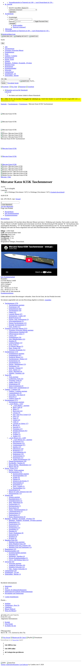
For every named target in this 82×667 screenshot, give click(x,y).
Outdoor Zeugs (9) (15, 398)
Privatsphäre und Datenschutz (14, 593)
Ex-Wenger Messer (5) (16, 346)
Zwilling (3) (16, 434)
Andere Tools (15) (14, 382)
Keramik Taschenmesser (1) (17, 325)
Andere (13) (16, 436)
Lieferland (12, 10)
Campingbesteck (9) (15, 393)
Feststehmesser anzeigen (16, 353)
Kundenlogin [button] (9, 14)
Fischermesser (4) (14, 361)
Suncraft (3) (16, 427)
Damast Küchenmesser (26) (17, 461)
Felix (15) (16, 416)
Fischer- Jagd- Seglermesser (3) (19, 319)
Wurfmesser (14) (14, 366)
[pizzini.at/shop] (8, 34)
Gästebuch (8, 607)
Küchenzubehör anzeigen (21, 474)
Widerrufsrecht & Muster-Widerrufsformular (19, 591)
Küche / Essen (9, 59)
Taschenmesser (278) (11, 303)
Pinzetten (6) (13, 531)
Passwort (11, 21)
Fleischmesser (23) (19, 443)
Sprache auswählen (15, 8)
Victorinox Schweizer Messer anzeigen (21, 330)
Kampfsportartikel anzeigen (17, 553)
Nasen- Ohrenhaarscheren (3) (18, 509)
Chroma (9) (16, 413)
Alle (6, 47)
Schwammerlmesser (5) (16, 321)
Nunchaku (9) (13, 554)
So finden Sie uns (10, 626)
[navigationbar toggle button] (7, 36)
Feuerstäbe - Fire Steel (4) (17, 395)
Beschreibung (9, 212)
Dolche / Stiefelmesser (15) (17, 364)
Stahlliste (7, 603)
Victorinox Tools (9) (15, 380)
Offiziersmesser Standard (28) (18, 332)
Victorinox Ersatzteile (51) (17, 350)
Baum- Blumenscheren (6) (17, 517)
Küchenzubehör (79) (15, 472)
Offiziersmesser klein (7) (16, 334)
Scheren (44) (9, 495)
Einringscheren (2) (14, 513)
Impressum (8, 586)
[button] (8, 4)
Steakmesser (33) (18, 454)
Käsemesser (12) (18, 457)
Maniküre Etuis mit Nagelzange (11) (20, 547)
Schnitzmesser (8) (14, 384)
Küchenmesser (9, 57)
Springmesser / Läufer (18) (17, 316)
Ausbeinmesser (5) (19, 456)
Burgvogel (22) (17, 411)
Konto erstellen (17, 25)
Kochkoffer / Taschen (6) (17, 463)
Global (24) (16, 420)
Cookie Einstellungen (11, 597)
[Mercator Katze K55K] (9, 148)
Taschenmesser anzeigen (16, 305)
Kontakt (7, 622)
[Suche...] (25, 81)
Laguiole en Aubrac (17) (20, 423)
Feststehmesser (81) (15, 355)
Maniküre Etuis (9, 65)
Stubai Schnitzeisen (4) (16, 386)
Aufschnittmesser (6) (19, 452)
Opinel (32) (12, 312)
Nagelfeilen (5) (13, 529)
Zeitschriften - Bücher (12, 75)
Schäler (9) (16, 477)
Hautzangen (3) (14, 526)
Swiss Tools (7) (14, 344)
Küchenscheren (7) (15, 506)
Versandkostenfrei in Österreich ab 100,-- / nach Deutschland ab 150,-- (31, 2)
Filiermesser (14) (18, 448)
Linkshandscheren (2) (15, 511)
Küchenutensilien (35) (20, 475)
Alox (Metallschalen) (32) (17, 339)
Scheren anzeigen (14, 497)
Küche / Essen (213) (11, 468)
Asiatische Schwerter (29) (17, 565)
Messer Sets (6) (13, 466)
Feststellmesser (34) (15, 337)
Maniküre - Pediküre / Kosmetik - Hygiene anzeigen (25, 520)
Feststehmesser (9, 52)
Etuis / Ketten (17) (14, 326)
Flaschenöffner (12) (19, 488)
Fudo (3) (15, 418)
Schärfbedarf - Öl (10, 74)
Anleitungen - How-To (12, 605)
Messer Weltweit (10, 609)
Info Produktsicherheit (12, 213)
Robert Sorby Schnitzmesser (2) (19, 387)
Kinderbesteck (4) (14, 490)
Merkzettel (8, 29)
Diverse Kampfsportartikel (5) (18, 558)
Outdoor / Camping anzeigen (18, 391)
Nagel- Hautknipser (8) (16, 533)
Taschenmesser (9, 48)
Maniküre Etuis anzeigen (16, 542)
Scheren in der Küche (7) (21, 481)
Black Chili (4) (17, 407)
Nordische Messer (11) (16, 357)
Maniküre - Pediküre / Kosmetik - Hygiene (18, 63)
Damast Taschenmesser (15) (17, 323)
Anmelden (48, 300)
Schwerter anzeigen (15, 563)
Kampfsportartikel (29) (12, 551)
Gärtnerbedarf (9, 72)
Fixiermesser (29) (14, 307)
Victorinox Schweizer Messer (14, 50)
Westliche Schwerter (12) (17, 567)
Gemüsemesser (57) (19, 445)
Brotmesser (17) (18, 450)
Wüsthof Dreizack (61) (20, 431)
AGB (6, 588)
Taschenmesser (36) (15, 310)
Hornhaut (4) (13, 536)
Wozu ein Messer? (10, 611)
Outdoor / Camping (11, 56)
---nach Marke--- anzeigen (21, 405)
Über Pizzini (9, 624)
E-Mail (11, 19)
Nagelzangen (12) (14, 527)
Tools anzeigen (13, 377)
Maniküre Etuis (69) (11, 540)
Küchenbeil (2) (17, 484)
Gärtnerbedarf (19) (11, 571)
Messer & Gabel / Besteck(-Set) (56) (20, 492)
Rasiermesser (9, 66)
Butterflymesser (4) (15, 317)
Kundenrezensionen (11, 215)
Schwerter (8, 70)
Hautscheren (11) (14, 522)
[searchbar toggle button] (33, 36)
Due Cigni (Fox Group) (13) (22, 414)
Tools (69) (8, 375)
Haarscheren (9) (14, 508)
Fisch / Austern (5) (18, 486)
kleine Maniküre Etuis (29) (17, 544)
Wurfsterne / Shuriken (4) (17, 556)
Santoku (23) (17, 447)
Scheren (7, 61)
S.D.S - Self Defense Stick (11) (18, 560)
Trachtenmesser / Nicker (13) (18, 359)
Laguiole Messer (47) (15, 314)
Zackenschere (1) (14, 504)
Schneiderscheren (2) (15, 501)
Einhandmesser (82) (15, 309)
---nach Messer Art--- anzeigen (22, 440)
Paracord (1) (13, 396)
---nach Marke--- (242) (16, 404)
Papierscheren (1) (14, 515)
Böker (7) (16, 409)
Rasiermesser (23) (10, 549)
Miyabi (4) (16, 425)
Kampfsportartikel (10, 68)
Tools (6, 54)
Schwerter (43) (9, 562)
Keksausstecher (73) (15, 493)
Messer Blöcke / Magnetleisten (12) (20, 465)
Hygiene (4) (12, 538)
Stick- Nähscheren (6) (16, 502)
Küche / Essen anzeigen (16, 470)
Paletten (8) (16, 479)
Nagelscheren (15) (14, 524)
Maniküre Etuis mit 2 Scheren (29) (20, 545)
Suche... (32, 81)
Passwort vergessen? (19, 27)
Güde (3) (15, 422)
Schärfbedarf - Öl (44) (12, 572)
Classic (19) (12, 335)
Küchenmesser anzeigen (16, 402)
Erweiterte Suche (13, 83)
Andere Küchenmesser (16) (21, 459)
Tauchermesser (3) (14, 362)
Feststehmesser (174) (11, 352)
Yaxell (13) (16, 432)
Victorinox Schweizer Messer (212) (16, 328)
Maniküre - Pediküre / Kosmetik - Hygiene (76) (20, 518)
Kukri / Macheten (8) (15, 371)
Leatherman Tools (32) (16, 379)
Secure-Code (16, 640)
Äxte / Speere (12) (14, 370)
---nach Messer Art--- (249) (17, 438)
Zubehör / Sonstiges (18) (16, 373)
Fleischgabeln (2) (18, 483)
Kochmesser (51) (18, 441)
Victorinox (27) (17, 429)
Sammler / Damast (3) (16, 368)
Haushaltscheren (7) (15, 499)
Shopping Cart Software (20, 664)
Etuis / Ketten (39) (14, 348)
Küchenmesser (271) (11, 400)
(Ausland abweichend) (57, 192)
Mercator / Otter (6, 177)
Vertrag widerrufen (7, 664)
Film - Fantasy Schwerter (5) (18, 569)
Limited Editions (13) (15, 343)
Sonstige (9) (12, 341)
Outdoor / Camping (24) (12, 389)
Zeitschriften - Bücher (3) (13, 574)
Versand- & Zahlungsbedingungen (15, 590)
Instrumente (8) (13, 535)
